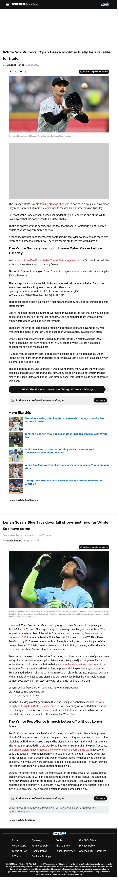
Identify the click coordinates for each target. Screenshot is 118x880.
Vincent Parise (15, 64)
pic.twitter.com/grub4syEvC (64, 291)
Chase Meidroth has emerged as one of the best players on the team (53, 749)
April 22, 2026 (33, 695)
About (15, 840)
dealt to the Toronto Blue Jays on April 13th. (83, 664)
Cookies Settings (41, 856)
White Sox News (26, 820)
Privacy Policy (87, 845)
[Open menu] (7, 4)
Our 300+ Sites (87, 840)
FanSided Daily (40, 845)
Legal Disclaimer (65, 850)
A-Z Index (17, 856)
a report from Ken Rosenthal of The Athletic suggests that (47, 260)
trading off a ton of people (54, 203)
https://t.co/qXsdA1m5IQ (33, 291)
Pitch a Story (63, 845)
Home (12, 500)
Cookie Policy (39, 850)
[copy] (26, 72)
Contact (60, 840)
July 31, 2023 (57, 295)
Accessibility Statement (92, 850)
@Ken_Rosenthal (18, 275)
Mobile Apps (19, 845)
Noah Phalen (14, 540)
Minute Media (18, 864)
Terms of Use (19, 850)
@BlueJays (70, 687)
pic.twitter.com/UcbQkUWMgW (26, 691)
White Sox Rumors (28, 500)
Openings (37, 840)
